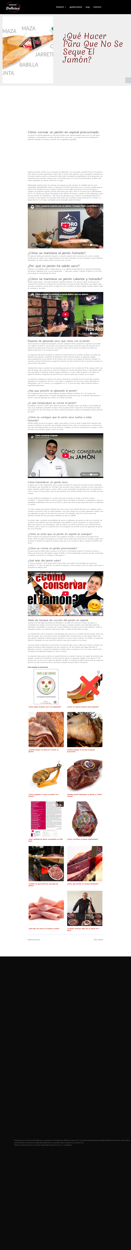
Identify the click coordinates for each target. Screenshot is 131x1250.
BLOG (88, 7)
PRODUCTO (60, 7)
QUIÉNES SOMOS (76, 7)
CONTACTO (97, 7)
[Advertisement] (65, 116)
